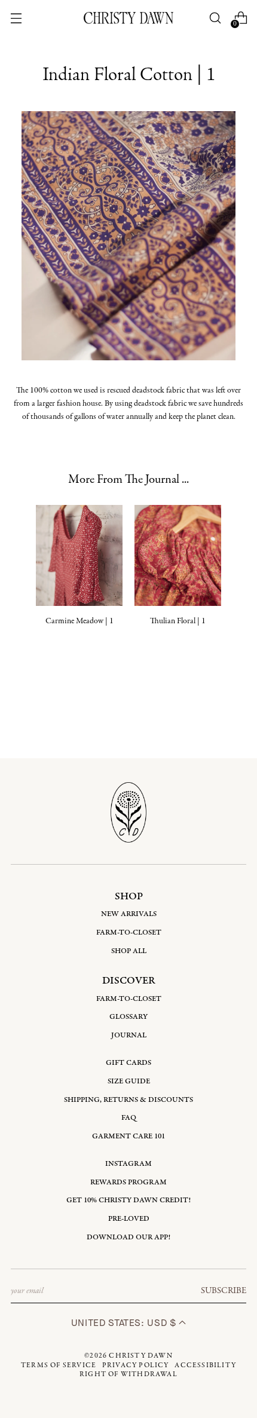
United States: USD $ (125, 1322)
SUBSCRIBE (223, 1291)
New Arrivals (129, 914)
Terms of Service (58, 1365)
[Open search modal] (215, 18)
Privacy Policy (135, 1365)
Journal (128, 1035)
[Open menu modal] (16, 18)
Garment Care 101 (128, 1136)
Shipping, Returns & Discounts (128, 1100)
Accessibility (205, 1365)
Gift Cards (128, 1063)
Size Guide (129, 1081)
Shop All (128, 951)
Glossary (128, 1017)
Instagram (128, 1164)
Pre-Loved (128, 1219)
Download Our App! (128, 1237)
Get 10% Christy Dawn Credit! (128, 1200)
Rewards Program (128, 1182)
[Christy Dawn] (128, 17)
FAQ (128, 1118)
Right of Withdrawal (128, 1374)
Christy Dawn (140, 1356)
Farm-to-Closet (128, 932)
